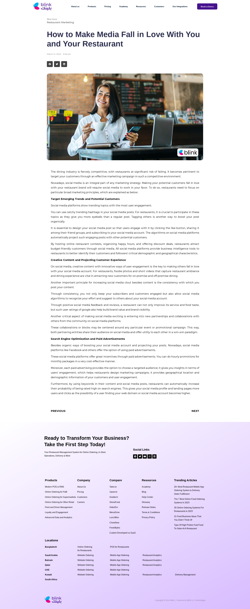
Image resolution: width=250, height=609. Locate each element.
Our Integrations (180, 6)
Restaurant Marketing (60, 22)
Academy (123, 6)
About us (75, 6)
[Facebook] (135, 456)
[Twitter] (140, 456)
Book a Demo (207, 6)
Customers (159, 6)
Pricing (107, 6)
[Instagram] (150, 456)
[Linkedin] (154, 456)
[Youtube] (145, 456)
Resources (141, 6)
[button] (50, 64)
